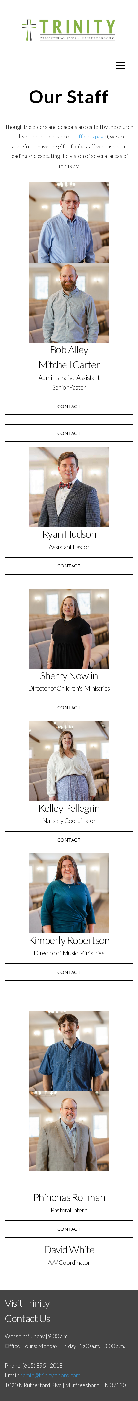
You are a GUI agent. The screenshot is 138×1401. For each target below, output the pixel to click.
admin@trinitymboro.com (50, 1375)
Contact (69, 406)
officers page (90, 136)
